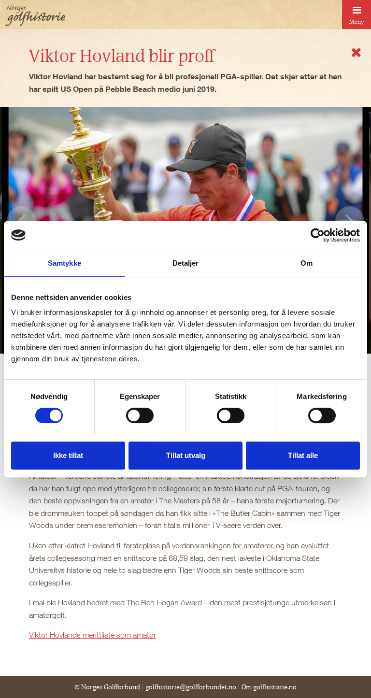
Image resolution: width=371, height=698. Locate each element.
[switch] (140, 415)
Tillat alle (303, 455)
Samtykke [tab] (64, 263)
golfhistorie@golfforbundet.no (190, 687)
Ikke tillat (68, 455)
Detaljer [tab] (185, 263)
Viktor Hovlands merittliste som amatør (92, 634)
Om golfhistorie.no (269, 687)
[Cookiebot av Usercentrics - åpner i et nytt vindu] (317, 235)
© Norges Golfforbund (107, 687)
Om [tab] (306, 263)
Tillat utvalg (185, 455)
